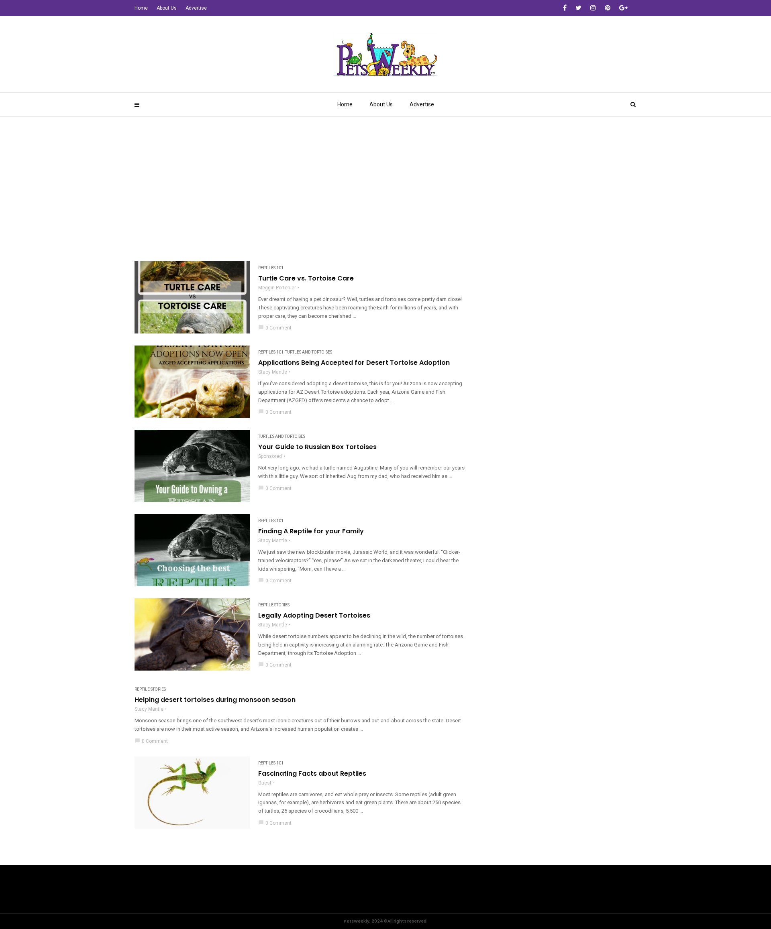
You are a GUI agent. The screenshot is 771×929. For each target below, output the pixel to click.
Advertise (422, 104)
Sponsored (270, 456)
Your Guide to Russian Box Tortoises (317, 447)
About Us (381, 104)
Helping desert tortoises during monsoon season (215, 700)
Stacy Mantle (272, 372)
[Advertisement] (385, 177)
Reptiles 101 (271, 268)
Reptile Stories (274, 605)
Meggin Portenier (277, 288)
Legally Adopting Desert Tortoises (314, 616)
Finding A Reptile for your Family (311, 531)
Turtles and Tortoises (308, 352)
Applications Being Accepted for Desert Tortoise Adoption (354, 363)
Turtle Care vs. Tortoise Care (306, 278)
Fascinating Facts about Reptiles (312, 774)
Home (345, 104)
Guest (264, 783)
